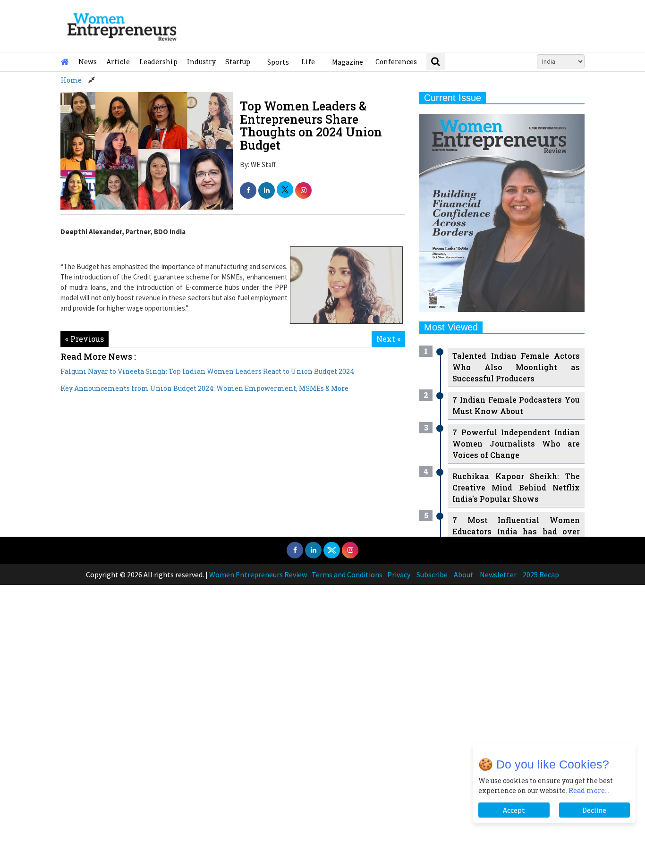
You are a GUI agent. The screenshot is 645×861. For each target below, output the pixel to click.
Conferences (396, 61)
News (87, 61)
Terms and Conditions (347, 574)
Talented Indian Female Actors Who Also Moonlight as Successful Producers (516, 367)
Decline (594, 810)
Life (308, 61)
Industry (201, 61)
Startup (237, 61)
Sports (278, 62)
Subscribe (432, 574)
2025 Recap (541, 574)
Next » (388, 339)
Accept (514, 810)
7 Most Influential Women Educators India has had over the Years (516, 531)
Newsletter (498, 574)
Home (71, 80)
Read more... (589, 790)
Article (118, 61)
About (464, 574)
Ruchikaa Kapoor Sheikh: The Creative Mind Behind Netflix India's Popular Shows (516, 487)
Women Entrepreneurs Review (258, 574)
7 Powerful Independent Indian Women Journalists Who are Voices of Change (516, 443)
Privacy (398, 574)
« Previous (84, 339)
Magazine (347, 62)
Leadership (158, 61)
